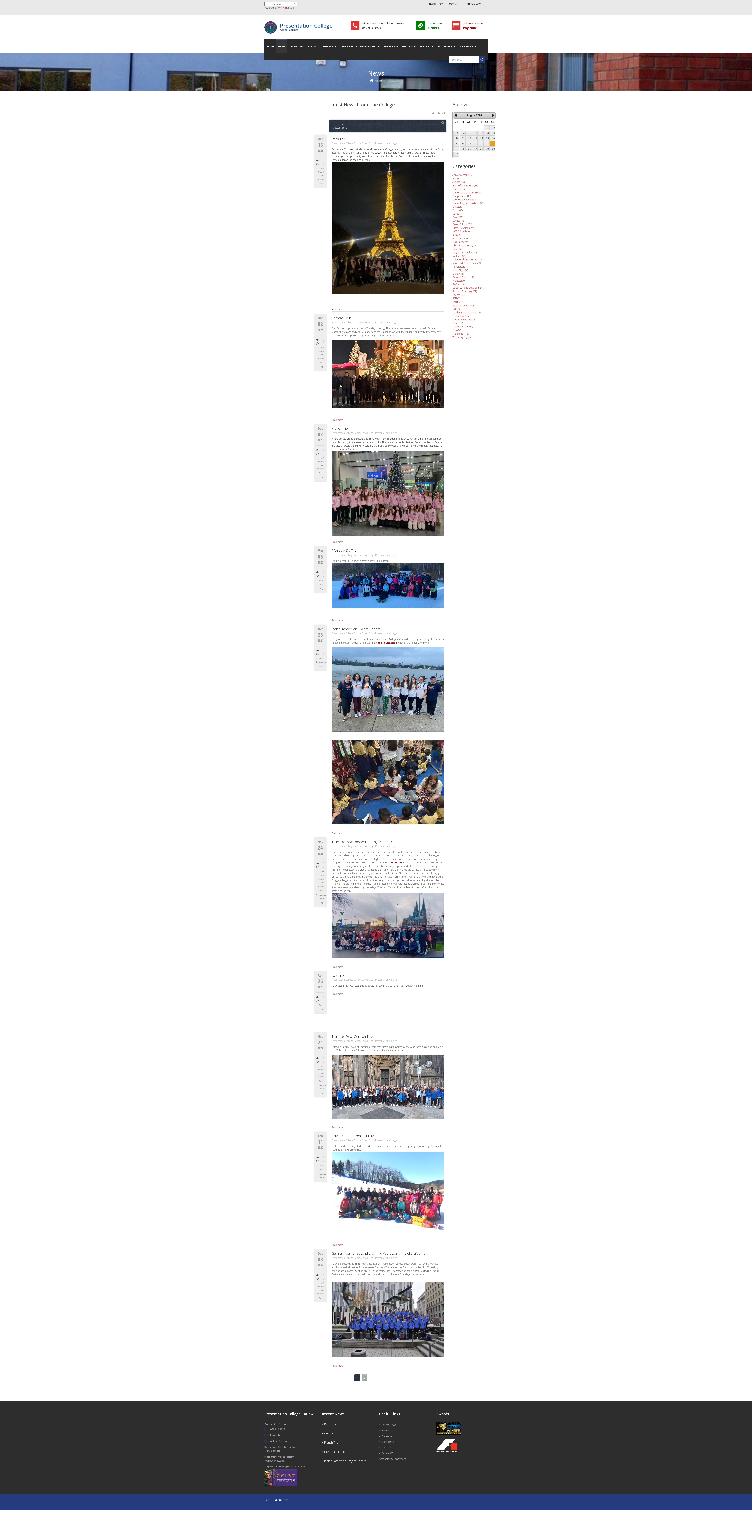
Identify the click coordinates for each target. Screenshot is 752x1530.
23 (493, 143)
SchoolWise (477, 4)
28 (481, 149)
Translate (290, 7)
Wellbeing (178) (460, 333)
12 (469, 138)
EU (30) (456, 213)
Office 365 (438, 4)
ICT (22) (456, 235)
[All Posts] (443, 122)
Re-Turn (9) (458, 284)
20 (475, 143)
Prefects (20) (458, 280)
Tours (321, 183)
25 (463, 149)
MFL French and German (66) (467, 259)
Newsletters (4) (460, 266)
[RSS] (439, 113)
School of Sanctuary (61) (464, 291)
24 (457, 149)
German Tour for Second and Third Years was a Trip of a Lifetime (378, 1253)
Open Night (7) (460, 270)
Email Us (275, 1435)
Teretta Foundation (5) (463, 319)
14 (481, 138)
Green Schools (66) (462, 224)
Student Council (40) (463, 305)
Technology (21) (460, 316)
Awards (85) (458, 182)
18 (463, 143)
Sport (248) (458, 302)
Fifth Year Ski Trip (344, 550)
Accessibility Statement (392, 1459)
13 (475, 138)
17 (457, 143)
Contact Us (388, 1442)
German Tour (341, 318)
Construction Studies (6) (464, 199)
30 (493, 149)
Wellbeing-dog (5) (461, 337)
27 (475, 149)
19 (469, 143)
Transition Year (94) (462, 326)
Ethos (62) (457, 210)
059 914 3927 (277, 1429)
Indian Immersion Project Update (356, 629)
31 (457, 154)
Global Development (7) (464, 227)
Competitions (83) (461, 196)
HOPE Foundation (320, 660)
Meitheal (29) (459, 256)
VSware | (458, 4)
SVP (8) (456, 309)
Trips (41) (457, 330)
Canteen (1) (458, 189)
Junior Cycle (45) (460, 242)
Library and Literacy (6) (464, 245)
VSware (386, 1447)
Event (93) (457, 217)
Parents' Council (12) (463, 277)
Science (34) (458, 295)
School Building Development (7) (469, 287)
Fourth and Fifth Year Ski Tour (353, 1136)
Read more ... (339, 309)
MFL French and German (320, 173)
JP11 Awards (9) (460, 238)
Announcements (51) (463, 175)
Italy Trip (338, 975)
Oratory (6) (458, 273)
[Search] (444, 113)
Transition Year (320, 897)
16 (493, 138)
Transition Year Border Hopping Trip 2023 (362, 841)
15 (487, 138)
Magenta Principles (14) (464, 252)
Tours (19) (457, 323)
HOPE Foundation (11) (463, 231)
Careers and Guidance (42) (466, 192)
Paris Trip (338, 139)
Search (482, 59)
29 (487, 149)
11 (463, 138)
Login (285, 1500)
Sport (321, 580)
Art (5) (455, 178)
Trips (321, 366)
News (378, 81)
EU (323, 871)
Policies (386, 1430)
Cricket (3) (457, 206)
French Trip (340, 428)
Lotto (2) (456, 249)
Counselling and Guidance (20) (468, 203)
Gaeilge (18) (458, 220)
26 (469, 149)
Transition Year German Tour (352, 1036)
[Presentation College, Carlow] (299, 22)
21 (481, 143)
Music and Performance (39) (466, 263)
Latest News (389, 1425)
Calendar (387, 1436)
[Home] (433, 113)
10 (457, 138)
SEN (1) (456, 298)
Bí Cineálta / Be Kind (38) (465, 185)
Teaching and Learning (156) (467, 312)
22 (487, 143)
